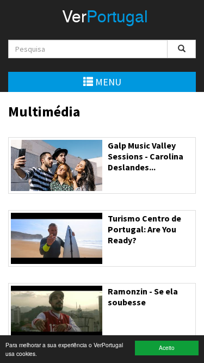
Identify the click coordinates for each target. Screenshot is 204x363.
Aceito (167, 347)
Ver (105, 18)
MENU (107, 82)
